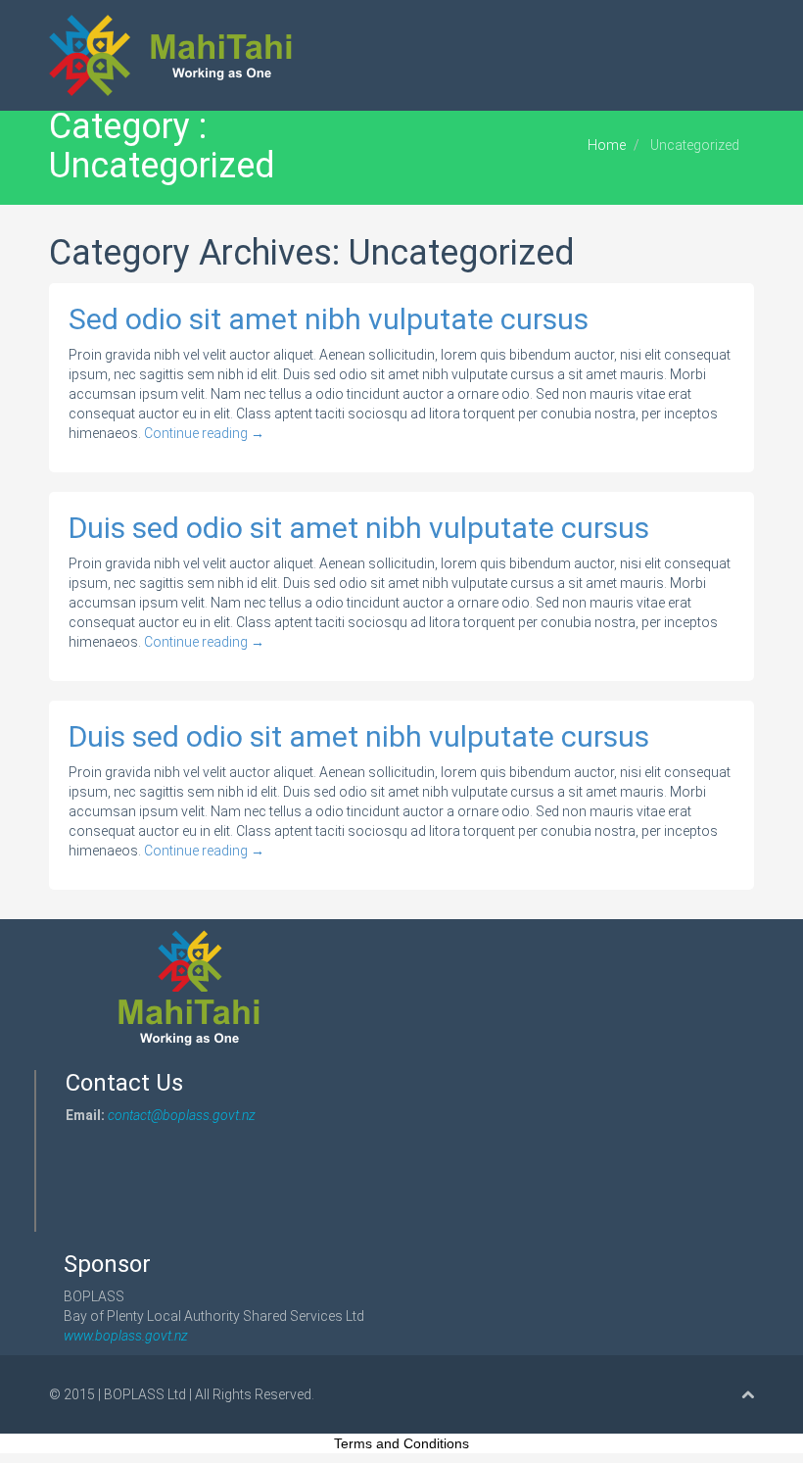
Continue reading (204, 433)
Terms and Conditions (401, 1443)
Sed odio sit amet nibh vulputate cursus (329, 319)
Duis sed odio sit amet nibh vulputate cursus (359, 528)
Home (607, 145)
